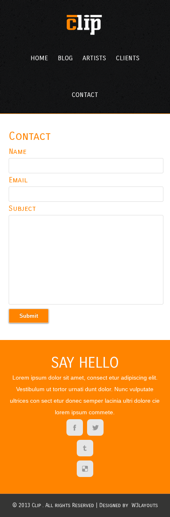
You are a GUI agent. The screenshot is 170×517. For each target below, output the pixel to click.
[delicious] (85, 469)
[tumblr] (85, 449)
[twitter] (95, 428)
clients (127, 58)
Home (39, 58)
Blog (65, 58)
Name (17, 151)
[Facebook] (74, 428)
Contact (85, 95)
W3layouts (145, 505)
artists (94, 58)
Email (18, 179)
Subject (22, 208)
